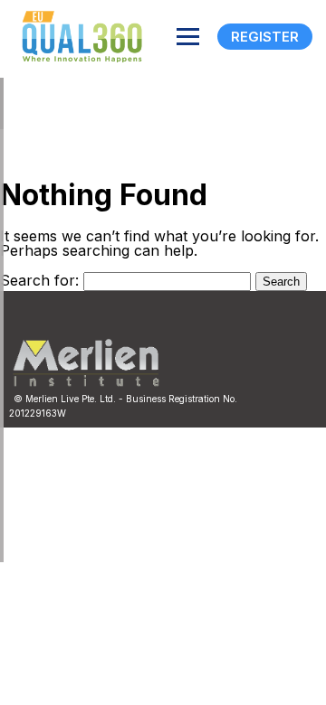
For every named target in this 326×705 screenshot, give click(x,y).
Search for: (39, 280)
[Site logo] (77, 36)
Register (265, 36)
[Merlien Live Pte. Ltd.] (86, 382)
